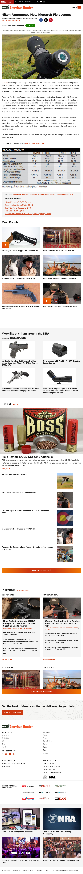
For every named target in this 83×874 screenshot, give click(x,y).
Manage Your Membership (52, 772)
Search (4, 747)
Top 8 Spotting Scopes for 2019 (18, 208)
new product (27, 629)
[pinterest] (50, 19)
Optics (17, 20)
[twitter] (45, 19)
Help (3, 744)
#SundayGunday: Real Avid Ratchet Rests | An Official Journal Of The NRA (62, 623)
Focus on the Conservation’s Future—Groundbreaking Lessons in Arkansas (27, 548)
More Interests (22, 590)
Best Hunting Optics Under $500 (19, 205)
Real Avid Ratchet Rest (70, 628)
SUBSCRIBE (12, 712)
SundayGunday (48, 660)
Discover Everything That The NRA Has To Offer (20, 861)
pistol (20, 629)
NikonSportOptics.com (34, 143)
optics (52, 195)
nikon (15, 195)
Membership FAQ (49, 769)
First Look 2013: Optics (14, 210)
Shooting (48, 630)
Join (16, 2)
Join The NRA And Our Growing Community (57, 832)
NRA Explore (6, 766)
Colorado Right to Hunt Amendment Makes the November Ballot (25, 511)
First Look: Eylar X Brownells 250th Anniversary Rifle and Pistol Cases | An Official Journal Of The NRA (20, 651)
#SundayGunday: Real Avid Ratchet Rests (19, 492)
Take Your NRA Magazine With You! (17, 831)
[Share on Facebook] (40, 19)
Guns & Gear (10, 20)
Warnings (39, 871)
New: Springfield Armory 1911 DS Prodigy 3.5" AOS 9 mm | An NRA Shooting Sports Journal (19, 623)
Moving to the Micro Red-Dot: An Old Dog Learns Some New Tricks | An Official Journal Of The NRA (20, 363)
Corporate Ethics (28, 871)
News (3, 20)
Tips (44, 750)
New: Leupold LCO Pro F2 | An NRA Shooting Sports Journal (61, 362)
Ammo (8, 469)
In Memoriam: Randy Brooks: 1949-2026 (18, 529)
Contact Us (5, 738)
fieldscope (33, 195)
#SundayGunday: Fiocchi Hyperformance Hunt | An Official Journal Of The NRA (61, 649)
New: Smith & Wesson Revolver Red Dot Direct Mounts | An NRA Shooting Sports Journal (20, 389)
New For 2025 (8, 595)
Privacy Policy (6, 871)
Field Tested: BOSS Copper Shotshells (27, 457)
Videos (45, 753)
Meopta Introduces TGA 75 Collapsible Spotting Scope (28, 213)
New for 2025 (6, 660)
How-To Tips (48, 667)
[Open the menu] (79, 7)
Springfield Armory (10, 629)
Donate (27, 2)
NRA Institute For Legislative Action (13, 763)
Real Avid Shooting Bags (53, 628)
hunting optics (60, 195)
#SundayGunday (50, 595)
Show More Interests (53, 692)
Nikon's (5, 82)
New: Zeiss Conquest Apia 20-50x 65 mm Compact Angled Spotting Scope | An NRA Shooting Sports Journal (60, 390)
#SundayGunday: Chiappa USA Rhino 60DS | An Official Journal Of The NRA (61, 642)
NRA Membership (49, 763)
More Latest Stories (50, 570)
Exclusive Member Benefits (52, 766)
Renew (21, 2)
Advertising (5, 735)
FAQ (3, 741)
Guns (45, 744)
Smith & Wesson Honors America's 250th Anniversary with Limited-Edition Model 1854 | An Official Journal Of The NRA (20, 641)
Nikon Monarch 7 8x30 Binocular (19, 202)
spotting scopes (43, 195)
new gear (69, 195)
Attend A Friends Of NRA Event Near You (61, 860)
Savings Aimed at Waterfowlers (14, 474)
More (14, 405)
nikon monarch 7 (23, 195)
